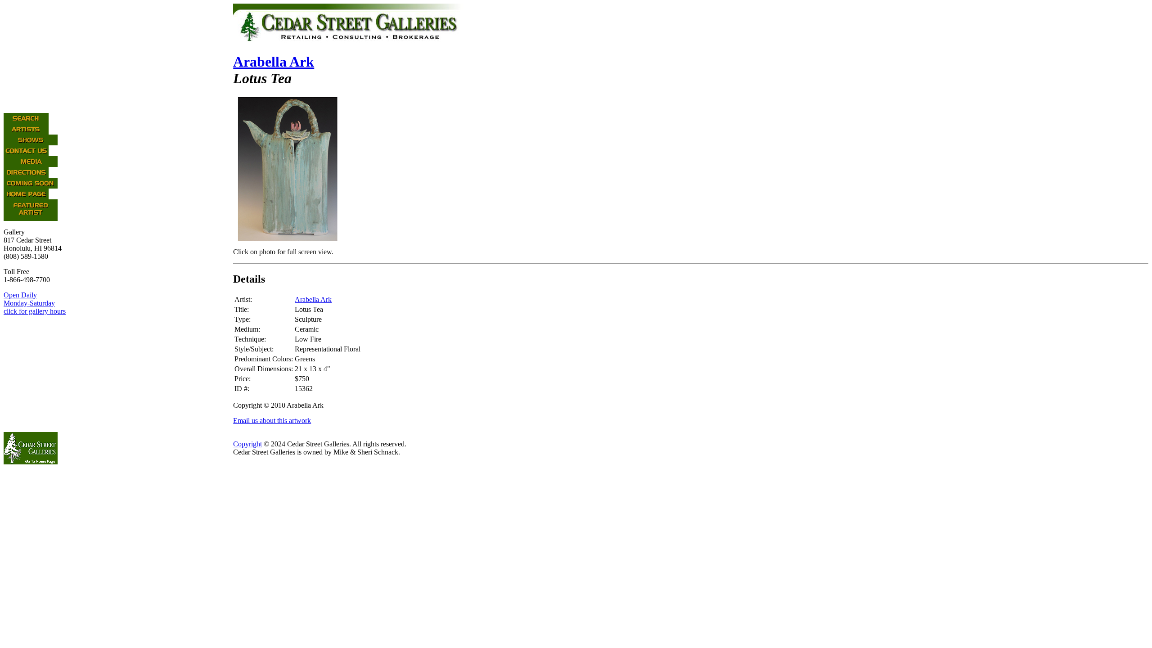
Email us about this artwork (272, 420)
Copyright (247, 444)
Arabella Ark (273, 62)
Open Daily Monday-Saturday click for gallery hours (35, 303)
